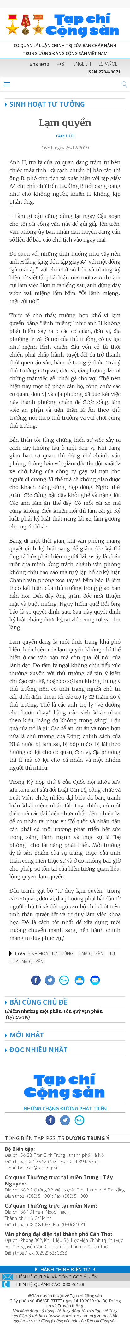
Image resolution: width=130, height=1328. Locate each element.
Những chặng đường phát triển (65, 1108)
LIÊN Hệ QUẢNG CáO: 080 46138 (50, 1284)
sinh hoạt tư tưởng (50, 954)
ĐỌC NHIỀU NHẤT (38, 1049)
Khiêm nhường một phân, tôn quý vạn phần (54, 1011)
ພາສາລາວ (39, 64)
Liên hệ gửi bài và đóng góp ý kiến (57, 1277)
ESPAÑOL (107, 64)
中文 (61, 64)
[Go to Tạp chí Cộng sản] (65, 24)
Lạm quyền (65, 123)
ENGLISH (82, 64)
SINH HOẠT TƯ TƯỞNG (47, 104)
